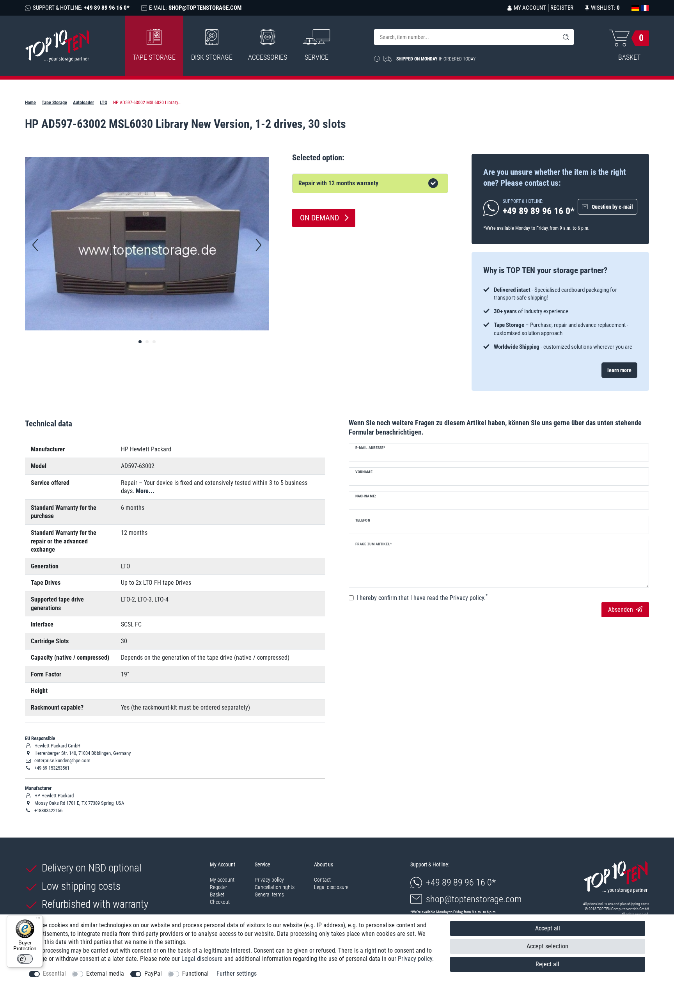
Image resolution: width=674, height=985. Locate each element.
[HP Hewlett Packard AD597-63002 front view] (140, 341)
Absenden (620, 609)
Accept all (547, 928)
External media (105, 973)
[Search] (566, 37)
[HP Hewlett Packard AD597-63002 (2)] (154, 341)
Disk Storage (211, 57)
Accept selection (547, 946)
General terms (269, 894)
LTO (103, 102)
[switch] (25, 959)
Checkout (220, 902)
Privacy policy (269, 880)
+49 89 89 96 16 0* (461, 882)
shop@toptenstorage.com (473, 899)
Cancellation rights (274, 887)
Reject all (547, 964)
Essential (54, 973)
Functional (195, 973)
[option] (560, 318)
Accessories (267, 57)
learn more (619, 370)
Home (30, 102)
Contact (322, 880)
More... (145, 491)
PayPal (153, 973)
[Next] (258, 245)
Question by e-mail (612, 207)
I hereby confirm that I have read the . (422, 598)
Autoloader (83, 102)
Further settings (236, 973)
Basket (217, 894)
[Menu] (38, 920)
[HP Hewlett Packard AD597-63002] (147, 341)
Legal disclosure (331, 887)
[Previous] (35, 245)
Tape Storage (154, 57)
